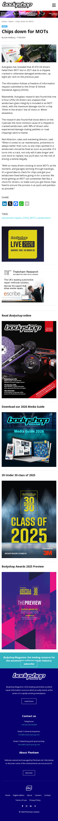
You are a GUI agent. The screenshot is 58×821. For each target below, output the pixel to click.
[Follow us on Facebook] (22, 806)
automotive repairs (12, 217)
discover (29, 773)
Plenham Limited (32, 812)
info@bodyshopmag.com (29, 734)
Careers (38, 795)
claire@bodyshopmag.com (29, 744)
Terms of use (21, 800)
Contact (47, 795)
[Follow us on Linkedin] (31, 806)
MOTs (33, 217)
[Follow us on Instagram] (26, 806)
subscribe (29, 663)
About (29, 795)
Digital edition (18, 795)
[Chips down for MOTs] (29, 61)
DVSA (26, 217)
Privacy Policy (34, 800)
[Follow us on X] (35, 806)
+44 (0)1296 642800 (29, 724)
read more (29, 701)
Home (7, 795)
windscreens (44, 217)
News (4, 26)
